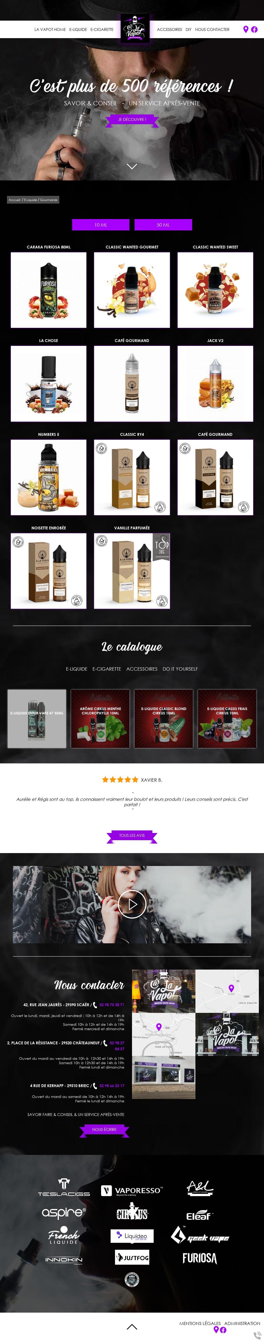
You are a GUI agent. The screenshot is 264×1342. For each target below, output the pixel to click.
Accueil (14, 200)
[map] (227, 991)
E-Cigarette (101, 29)
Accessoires (169, 29)
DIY (189, 29)
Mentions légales (200, 1323)
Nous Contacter (212, 29)
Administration (242, 1323)
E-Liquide (78, 29)
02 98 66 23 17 (112, 1085)
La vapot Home (50, 29)
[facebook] (254, 30)
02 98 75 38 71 (112, 1004)
